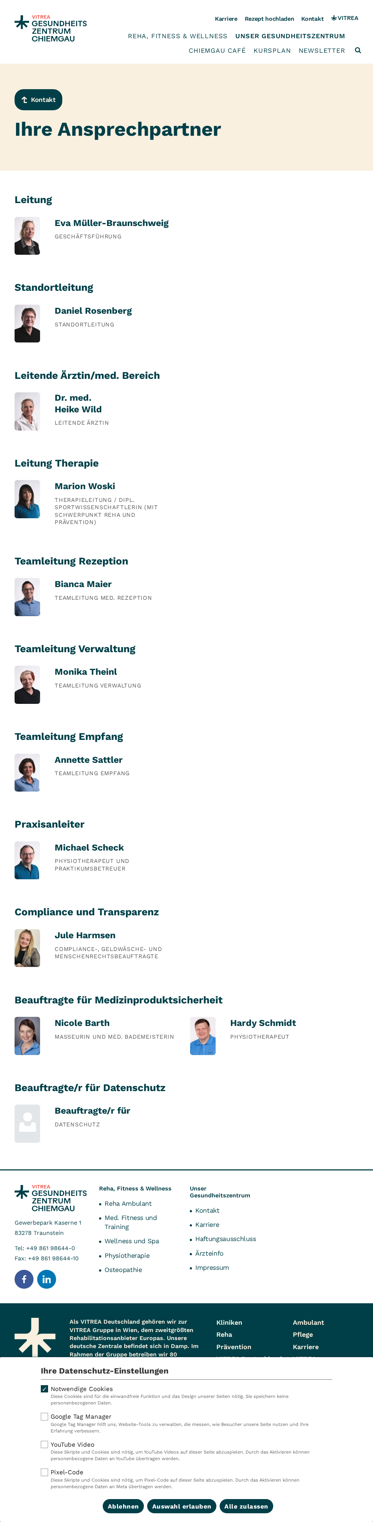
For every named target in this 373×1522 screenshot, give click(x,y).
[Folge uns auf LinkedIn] (46, 1279)
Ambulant (308, 1322)
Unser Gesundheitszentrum (290, 36)
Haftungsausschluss (225, 1238)
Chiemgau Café (217, 50)
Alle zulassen (246, 1506)
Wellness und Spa (132, 1241)
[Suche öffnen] (358, 50)
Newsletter (322, 50)
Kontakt (312, 18)
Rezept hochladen (269, 18)
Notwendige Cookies (169, 1395)
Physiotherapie (127, 1255)
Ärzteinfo (209, 1253)
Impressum (212, 1267)
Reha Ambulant (128, 1203)
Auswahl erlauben (182, 1506)
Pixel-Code (175, 1479)
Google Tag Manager (180, 1423)
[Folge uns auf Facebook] (24, 1279)
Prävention (233, 1347)
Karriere (226, 18)
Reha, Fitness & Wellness (178, 36)
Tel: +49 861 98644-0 (45, 1248)
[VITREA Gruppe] (344, 19)
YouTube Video (180, 1451)
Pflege (303, 1334)
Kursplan (272, 50)
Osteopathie (123, 1269)
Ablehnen (123, 1506)
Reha (224, 1334)
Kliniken (229, 1322)
